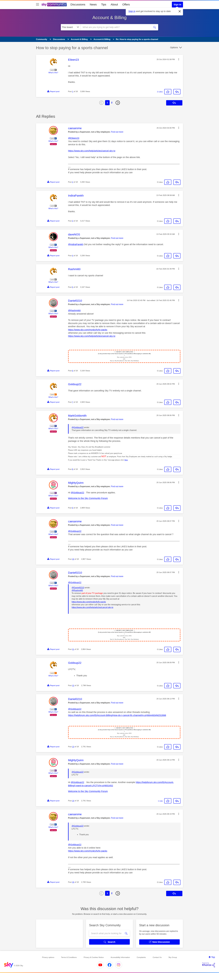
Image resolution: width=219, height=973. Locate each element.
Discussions (77, 4)
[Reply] (176, 91)
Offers (126, 4)
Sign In (177, 4)
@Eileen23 (73, 138)
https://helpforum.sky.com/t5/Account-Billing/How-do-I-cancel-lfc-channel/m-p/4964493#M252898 (117, 715)
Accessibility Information (120, 957)
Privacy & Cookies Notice (94, 957)
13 (73, 747)
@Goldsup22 (78, 427)
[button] (178, 59)
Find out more (117, 132)
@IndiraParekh (75, 244)
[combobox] (115, 27)
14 (73, 801)
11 (73, 649)
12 (73, 685)
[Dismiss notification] (180, 11)
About (114, 4)
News (93, 4)
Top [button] (213, 957)
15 (73, 882)
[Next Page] (117, 102)
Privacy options (48, 957)
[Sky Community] (54, 4)
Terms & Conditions (69, 957)
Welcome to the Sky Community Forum (88, 498)
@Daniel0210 (78, 588)
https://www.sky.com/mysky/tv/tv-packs (87, 329)
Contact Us (157, 957)
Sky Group (172, 957)
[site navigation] (37, 4)
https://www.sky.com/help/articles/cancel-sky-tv (91, 151)
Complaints (141, 957)
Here (126, 460)
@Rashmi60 (74, 310)
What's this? (53, 73)
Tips (103, 4)
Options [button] (174, 47)
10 (73, 559)
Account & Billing (109, 17)
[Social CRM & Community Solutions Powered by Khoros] (208, 964)
